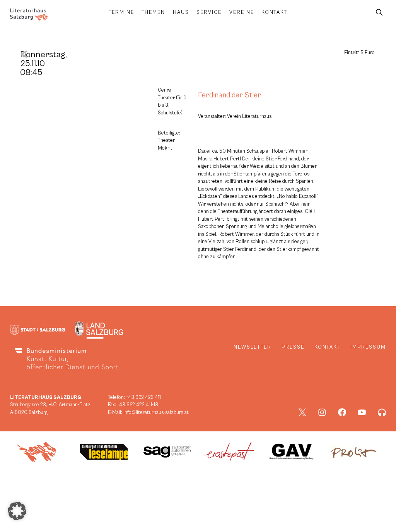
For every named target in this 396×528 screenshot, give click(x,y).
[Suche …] (379, 12)
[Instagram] (322, 412)
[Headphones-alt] (382, 412)
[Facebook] (342, 412)
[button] (17, 511)
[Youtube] (362, 412)
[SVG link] (29, 14)
